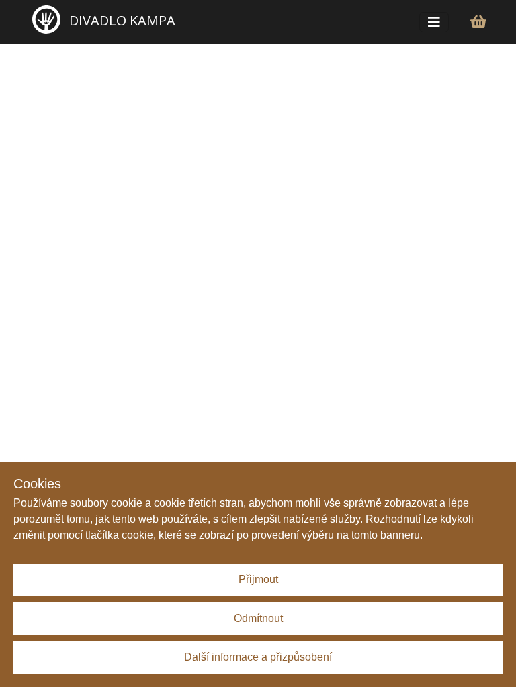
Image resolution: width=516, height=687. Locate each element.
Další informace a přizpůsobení (258, 657)
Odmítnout (258, 618)
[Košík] (478, 22)
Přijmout (258, 579)
